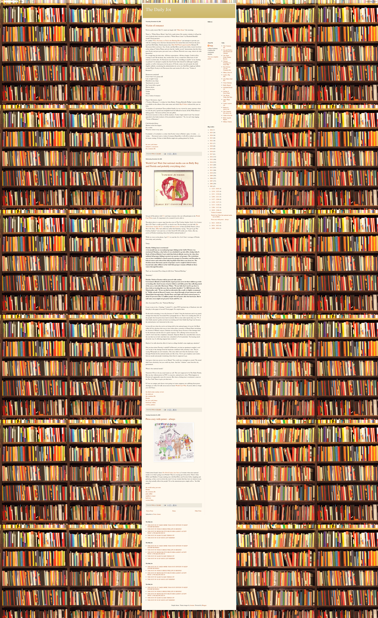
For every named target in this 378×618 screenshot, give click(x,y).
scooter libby (150, 500)
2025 (211, 132)
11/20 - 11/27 (216, 202)
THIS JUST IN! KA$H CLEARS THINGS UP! (160, 535)
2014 (211, 162)
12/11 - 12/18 (216, 194)
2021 (211, 143)
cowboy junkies (150, 405)
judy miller (149, 494)
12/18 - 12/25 (216, 191)
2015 (211, 159)
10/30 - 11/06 (216, 210)
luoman (192, 605)
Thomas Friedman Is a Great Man (227, 62)
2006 (211, 183)
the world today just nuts (153, 487)
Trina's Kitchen (227, 83)
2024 (211, 135)
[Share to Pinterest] (176, 154)
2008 (211, 178)
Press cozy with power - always (160, 419)
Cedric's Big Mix (226, 75)
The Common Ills (227, 46)
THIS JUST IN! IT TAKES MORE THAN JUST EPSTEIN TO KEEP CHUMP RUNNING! (167, 526)
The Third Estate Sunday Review (227, 57)
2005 (211, 186)
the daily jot (149, 394)
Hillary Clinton (227, 122)
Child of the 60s (227, 115)
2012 (211, 167)
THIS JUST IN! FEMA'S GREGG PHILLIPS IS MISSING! (164, 529)
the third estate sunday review (155, 392)
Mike (157, 229)
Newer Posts (149, 511)
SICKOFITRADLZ (227, 88)
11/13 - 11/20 (216, 205)
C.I (163, 216)
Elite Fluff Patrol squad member (181, 45)
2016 (211, 157)
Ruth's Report (227, 85)
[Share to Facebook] (174, 154)
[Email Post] (164, 153)
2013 (211, 165)
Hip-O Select (183, 104)
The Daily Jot (158, 9)
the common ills (151, 149)
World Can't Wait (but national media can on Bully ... (221, 216)
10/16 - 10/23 (216, 225)
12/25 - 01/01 (216, 189)
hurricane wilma (151, 402)
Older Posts (198, 511)
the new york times (151, 144)
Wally (211, 46)
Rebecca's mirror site (226, 108)
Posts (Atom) (157, 514)
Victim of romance (155, 25)
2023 (211, 138)
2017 (211, 154)
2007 (211, 181)
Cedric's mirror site (227, 104)
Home (174, 511)
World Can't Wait (181, 385)
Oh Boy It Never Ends (226, 92)
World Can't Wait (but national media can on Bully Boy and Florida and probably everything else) (172, 164)
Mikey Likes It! (227, 72)
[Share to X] (172, 154)
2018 (211, 151)
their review (176, 226)
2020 (211, 146)
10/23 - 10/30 (216, 223)
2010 (211, 173)
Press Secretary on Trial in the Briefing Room (167, 41)
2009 (211, 175)
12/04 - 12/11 (216, 197)
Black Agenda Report (227, 118)
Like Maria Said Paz (227, 79)
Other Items (180, 30)
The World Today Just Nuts (227, 96)
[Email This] (168, 154)
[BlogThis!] (170, 154)
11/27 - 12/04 (216, 199)
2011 (211, 170)
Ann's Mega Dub (226, 100)
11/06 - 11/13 (216, 207)
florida (148, 398)
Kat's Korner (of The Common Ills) (227, 68)
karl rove (148, 498)
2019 (211, 149)
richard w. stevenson (152, 147)
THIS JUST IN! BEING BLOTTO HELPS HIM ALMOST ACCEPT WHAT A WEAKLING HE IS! (167, 532)
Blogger (204, 605)
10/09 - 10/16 (216, 228)
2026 (211, 130)
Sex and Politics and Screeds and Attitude (227, 51)
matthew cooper (151, 496)
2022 (211, 141)
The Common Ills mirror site (227, 112)
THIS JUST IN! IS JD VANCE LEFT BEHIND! (161, 538)
